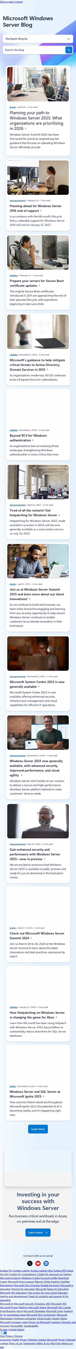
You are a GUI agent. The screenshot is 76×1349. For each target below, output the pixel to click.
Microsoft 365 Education (13, 1292)
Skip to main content (11, 1)
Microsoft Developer (34, 1311)
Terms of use (15, 1343)
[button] (38, 1129)
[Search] (68, 49)
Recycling (56, 1343)
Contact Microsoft (47, 1339)
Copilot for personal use (50, 1274)
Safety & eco (43, 1343)
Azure (19, 1311)
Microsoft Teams (37, 1307)
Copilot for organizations (23, 1274)
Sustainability (31, 1325)
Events (13, 107)
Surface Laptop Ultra (41, 1270)
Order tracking (52, 1281)
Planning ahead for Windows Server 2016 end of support (36, 208)
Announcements (18, 200)
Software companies (25, 1318)
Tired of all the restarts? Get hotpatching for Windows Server (34, 513)
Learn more (35, 1232)
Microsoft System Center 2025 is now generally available (37, 684)
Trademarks (29, 1343)
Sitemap (32, 1339)
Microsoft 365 (58, 1303)
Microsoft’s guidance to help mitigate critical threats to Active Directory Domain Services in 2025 (37, 364)
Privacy (62, 1339)
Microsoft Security (24, 1303)
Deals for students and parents (45, 1296)
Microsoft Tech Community (41, 1314)
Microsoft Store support (21, 1281)
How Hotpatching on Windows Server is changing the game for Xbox (37, 1015)
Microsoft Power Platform (14, 1307)
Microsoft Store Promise (26, 1285)
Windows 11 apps (31, 1278)
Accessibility (16, 1325)
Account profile (48, 1278)
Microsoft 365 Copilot (59, 1307)
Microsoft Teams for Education (52, 1289)
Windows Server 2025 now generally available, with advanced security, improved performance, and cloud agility (36, 768)
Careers (56, 1318)
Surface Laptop (21, 1270)
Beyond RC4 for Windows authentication (28, 438)
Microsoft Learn (54, 1311)
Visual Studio (44, 1318)
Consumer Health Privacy (13, 1339)
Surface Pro (6, 1270)
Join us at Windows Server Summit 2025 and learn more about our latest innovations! (37, 594)
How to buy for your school (42, 1292)
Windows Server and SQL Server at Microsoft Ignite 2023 (35, 1094)
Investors (56, 1322)
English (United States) (12, 1329)
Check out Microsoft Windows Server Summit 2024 (37, 935)
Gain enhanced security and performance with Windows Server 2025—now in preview (35, 854)
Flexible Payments (50, 1285)
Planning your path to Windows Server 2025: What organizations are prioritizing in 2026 (36, 120)
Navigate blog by (17, 38)
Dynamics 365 (42, 1303)
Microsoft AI (6, 1303)
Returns (39, 1281)
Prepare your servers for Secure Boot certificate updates (37, 283)
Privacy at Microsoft (39, 1322)
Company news (19, 1322)
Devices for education (23, 1289)
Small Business (8, 1311)
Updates (14, 275)
